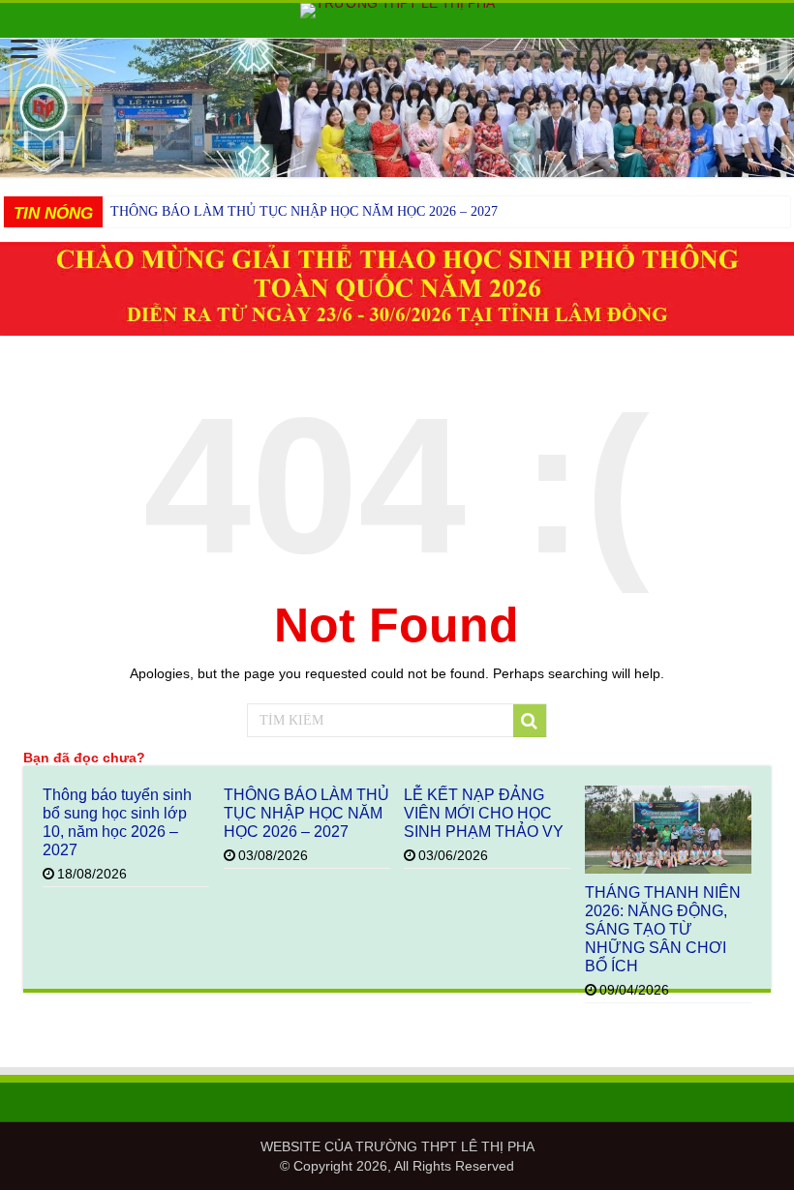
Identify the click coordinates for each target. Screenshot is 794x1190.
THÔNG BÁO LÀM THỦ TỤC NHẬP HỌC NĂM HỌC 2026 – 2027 (304, 211)
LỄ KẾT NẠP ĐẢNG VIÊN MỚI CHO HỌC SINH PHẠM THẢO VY (484, 813)
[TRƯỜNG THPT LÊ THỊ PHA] (397, 10)
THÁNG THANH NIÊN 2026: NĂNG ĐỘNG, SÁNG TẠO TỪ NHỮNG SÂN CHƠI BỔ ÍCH (663, 928)
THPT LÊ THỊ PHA (477, 1146)
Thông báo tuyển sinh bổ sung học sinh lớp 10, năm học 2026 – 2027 (117, 822)
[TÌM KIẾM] (529, 720)
